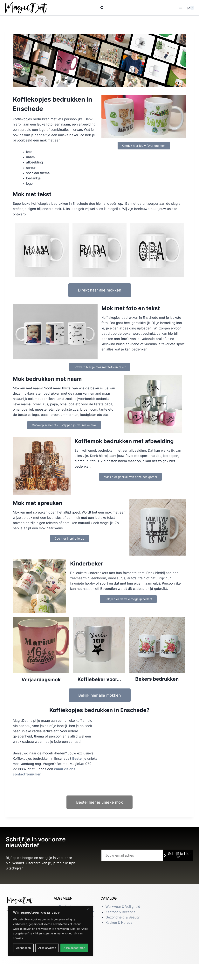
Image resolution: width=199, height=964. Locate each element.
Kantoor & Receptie (120, 912)
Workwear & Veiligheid (123, 907)
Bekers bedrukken (157, 679)
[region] (50, 931)
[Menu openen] (180, 8)
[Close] (89, 909)
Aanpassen (23, 947)
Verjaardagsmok (41, 679)
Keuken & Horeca (119, 922)
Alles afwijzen (47, 947)
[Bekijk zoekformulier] (99, 8)
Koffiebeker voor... (99, 679)
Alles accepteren (74, 947)
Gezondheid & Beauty (123, 917)
